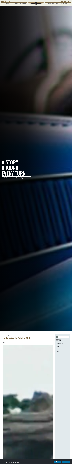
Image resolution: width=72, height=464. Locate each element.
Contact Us (69, 1)
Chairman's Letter (59, 343)
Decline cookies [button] (58, 461)
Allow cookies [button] (66, 461)
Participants (48, 3)
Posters (57, 351)
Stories (65, 1)
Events (7, 3)
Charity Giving (58, 345)
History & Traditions (56, 3)
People (8, 335)
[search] (57, 337)
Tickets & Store (64, 3)
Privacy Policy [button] (17, 462)
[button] (2, 2)
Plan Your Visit (18, 3)
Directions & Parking (55, 1)
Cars (13, 3)
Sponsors (24, 3)
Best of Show (58, 340)
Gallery (61, 1)
